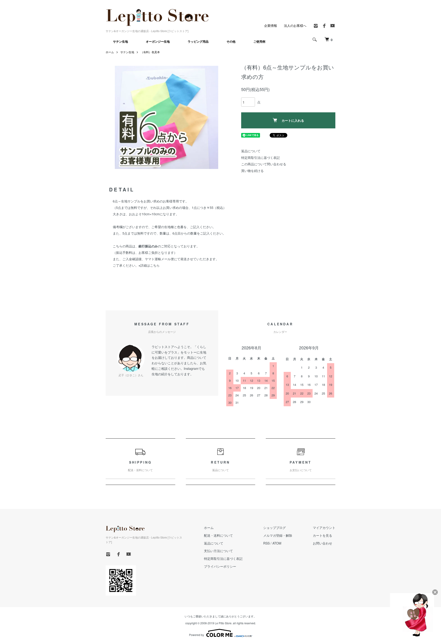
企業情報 (270, 25)
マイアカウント (324, 527)
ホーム (110, 52)
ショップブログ (274, 527)
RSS (266, 543)
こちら (155, 265)
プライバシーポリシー (220, 566)
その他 (230, 41)
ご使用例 (259, 41)
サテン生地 (120, 41)
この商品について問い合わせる (263, 164)
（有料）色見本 (150, 52)
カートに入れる (293, 120)
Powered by (196, 635)
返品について (250, 151)
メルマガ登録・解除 (277, 535)
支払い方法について (218, 550)
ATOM (276, 543)
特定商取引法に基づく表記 (260, 157)
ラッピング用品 (198, 41)
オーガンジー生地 (158, 41)
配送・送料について (218, 535)
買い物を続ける (252, 170)
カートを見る (322, 535)
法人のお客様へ (295, 25)
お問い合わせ (322, 543)
